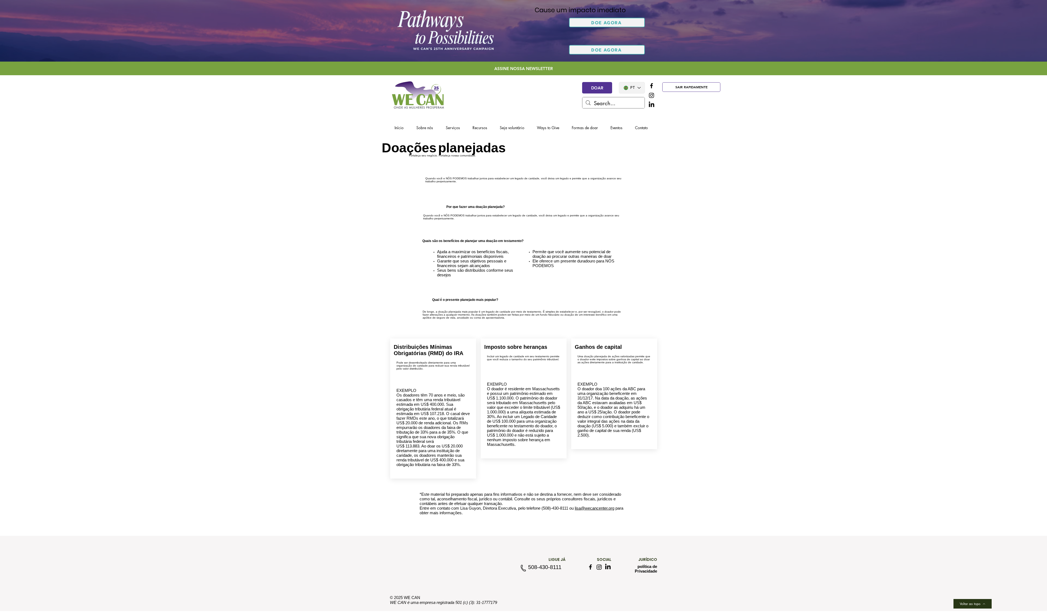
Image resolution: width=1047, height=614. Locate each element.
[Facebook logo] (651, 85)
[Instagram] (651, 95)
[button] (607, 22)
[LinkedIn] (651, 104)
